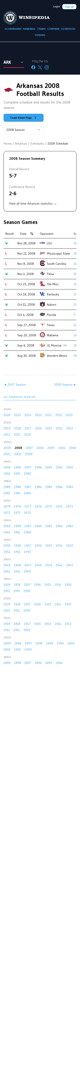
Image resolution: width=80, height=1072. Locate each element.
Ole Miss (53, 284)
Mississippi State (58, 253)
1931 (17, 591)
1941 (17, 571)
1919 (7, 624)
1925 (47, 604)
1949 (7, 565)
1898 (17, 663)
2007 (29, 448)
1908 (17, 643)
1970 (27, 513)
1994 (59, 467)
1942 (7, 571)
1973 (69, 506)
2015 (48, 428)
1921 (17, 610)
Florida (51, 315)
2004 (62, 448)
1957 (27, 546)
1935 (47, 585)
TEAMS (41, 28)
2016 (38, 428)
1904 (60, 643)
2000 (28, 454)
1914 (58, 624)
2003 (72, 448)
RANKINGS (29, 28)
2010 (27, 434)
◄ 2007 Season (15, 385)
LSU (49, 243)
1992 (7, 474)
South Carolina (56, 264)
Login (56, 6)
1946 (38, 565)
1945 (48, 565)
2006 (40, 448)
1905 (49, 643)
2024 (27, 415)
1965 (48, 526)
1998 (17, 467)
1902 (7, 650)
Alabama (52, 335)
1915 (47, 624)
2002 (7, 454)
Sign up (69, 6)
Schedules (37, 143)
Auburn (51, 305)
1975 (48, 506)
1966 (38, 526)
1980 (27, 493)
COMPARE (53, 28)
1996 (38, 467)
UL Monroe (54, 345)
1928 (17, 604)
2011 (17, 434)
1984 (59, 487)
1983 (69, 487)
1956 (38, 546)
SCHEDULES (68, 28)
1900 (28, 650)
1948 (17, 565)
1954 (59, 546)
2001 (17, 454)
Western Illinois (57, 356)
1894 (59, 663)
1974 (59, 506)
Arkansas (21, 143)
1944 (59, 565)
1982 (7, 493)
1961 (17, 532)
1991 (17, 474)
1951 (17, 552)
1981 (17, 493)
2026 (7, 415)
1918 (17, 624)
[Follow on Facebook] (33, 67)
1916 (37, 624)
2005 (51, 448)
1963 (69, 526)
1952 (7, 552)
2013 (69, 428)
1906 (39, 643)
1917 (27, 624)
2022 (48, 415)
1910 (27, 630)
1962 (7, 532)
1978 (17, 506)
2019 (7, 428)
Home (8, 143)
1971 (17, 513)
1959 (7, 546)
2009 (7, 448)
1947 (27, 565)
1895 (48, 663)
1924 (58, 604)
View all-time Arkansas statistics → (33, 203)
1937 (27, 585)
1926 (37, 604)
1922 (7, 610)
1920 (27, 610)
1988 (17, 487)
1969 (7, 526)
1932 (7, 591)
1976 (38, 506)
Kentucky (53, 294)
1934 (58, 585)
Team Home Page (21, 117)
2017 (27, 428)
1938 (17, 585)
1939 (7, 585)
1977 (27, 506)
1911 (17, 630)
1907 (28, 643)
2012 (7, 434)
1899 (7, 663)
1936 (37, 585)
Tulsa (50, 274)
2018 (17, 428)
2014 (59, 428)
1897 (27, 663)
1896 (38, 663)
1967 (27, 526)
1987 (27, 487)
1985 (48, 487)
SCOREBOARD (13, 28)
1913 (68, 624)
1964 (59, 526)
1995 (48, 467)
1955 (48, 546)
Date (23, 234)
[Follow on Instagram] (47, 67)
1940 (27, 571)
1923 (68, 604)
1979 (7, 506)
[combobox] (24, 129)
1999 (7, 467)
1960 (27, 532)
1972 (7, 513)
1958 (17, 546)
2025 (17, 415)
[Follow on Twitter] (40, 67)
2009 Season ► (65, 385)
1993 (69, 467)
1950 (27, 552)
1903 (71, 643)
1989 (7, 487)
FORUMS (40, 35)
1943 (69, 565)
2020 (69, 415)
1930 (27, 591)
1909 (7, 643)
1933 (68, 585)
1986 (38, 487)
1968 (17, 526)
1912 (7, 630)
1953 (69, 546)
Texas (51, 325)
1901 (17, 650)
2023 (38, 415)
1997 (27, 467)
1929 (7, 604)
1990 (27, 474)
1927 (27, 604)
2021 (58, 415)
